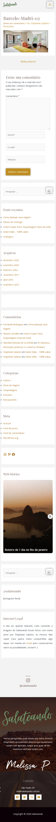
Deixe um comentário (14, 23)
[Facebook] (13, 454)
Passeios (7, 394)
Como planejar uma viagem (17, 217)
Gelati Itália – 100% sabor (16, 231)
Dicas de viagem (11, 385)
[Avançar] (50, 516)
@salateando (28, 686)
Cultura (6, 380)
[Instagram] (5, 454)
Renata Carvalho (11, 333)
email (29, 643)
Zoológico (8, 236)
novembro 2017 (11, 274)
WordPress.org (10, 437)
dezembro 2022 (11, 260)
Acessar (7, 423)
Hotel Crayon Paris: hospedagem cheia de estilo (27, 226)
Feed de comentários (13, 432)
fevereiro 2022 (10, 269)
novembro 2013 (11, 284)
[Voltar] (5, 516)
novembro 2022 (11, 265)
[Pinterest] (9, 454)
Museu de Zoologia (12, 221)
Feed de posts (10, 428)
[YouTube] (39, 797)
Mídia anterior (28, 61)
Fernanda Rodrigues (13, 324)
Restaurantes (10, 399)
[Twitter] (24, 797)
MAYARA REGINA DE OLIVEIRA (18, 342)
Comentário (12, 96)
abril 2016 (8, 279)
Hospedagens (10, 390)
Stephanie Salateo (12, 351)
